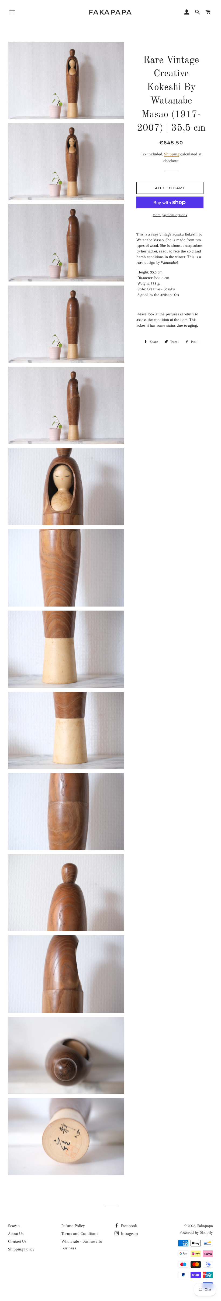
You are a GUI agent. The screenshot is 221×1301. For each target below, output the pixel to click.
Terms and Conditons (79, 1233)
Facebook (128, 1225)
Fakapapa (110, 12)
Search (14, 1225)
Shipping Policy (21, 1249)
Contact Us (17, 1241)
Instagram (129, 1233)
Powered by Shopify (196, 1232)
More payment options (170, 215)
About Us (15, 1233)
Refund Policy (73, 1225)
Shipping (171, 154)
